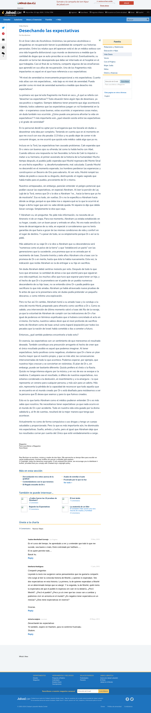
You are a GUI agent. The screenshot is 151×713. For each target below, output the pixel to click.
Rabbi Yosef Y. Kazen (62, 700)
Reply (30, 558)
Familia (48, 19)
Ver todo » (68, 483)
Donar (132, 12)
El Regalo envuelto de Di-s (34, 485)
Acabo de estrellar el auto (74, 477)
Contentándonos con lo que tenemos (38, 482)
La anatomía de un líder (79, 507)
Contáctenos (128, 706)
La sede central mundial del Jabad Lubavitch (90, 698)
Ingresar (74, 12)
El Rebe (103, 680)
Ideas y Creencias (34, 19)
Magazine (36, 680)
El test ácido (75, 498)
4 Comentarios (75, 513)
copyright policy (64, 463)
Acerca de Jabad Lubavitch (109, 678)
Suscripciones (56, 684)
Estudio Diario (56, 682)
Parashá (83, 680)
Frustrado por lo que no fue (75, 480)
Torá (76, 700)
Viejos (41, 529)
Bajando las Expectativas (39, 507)
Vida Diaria (23, 26)
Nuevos (35, 529)
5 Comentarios (34, 509)
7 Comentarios (75, 501)
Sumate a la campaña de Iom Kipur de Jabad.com (73, 3)
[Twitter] (132, 699)
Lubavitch (53, 698)
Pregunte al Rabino (97, 12)
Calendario (56, 680)
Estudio (7, 19)
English (107, 96)
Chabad (47, 698)
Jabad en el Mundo (106, 682)
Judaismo (81, 700)
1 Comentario (33, 503)
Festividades (84, 678)
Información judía (91, 700)
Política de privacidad (115, 706)
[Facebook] (127, 699)
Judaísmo (18, 19)
